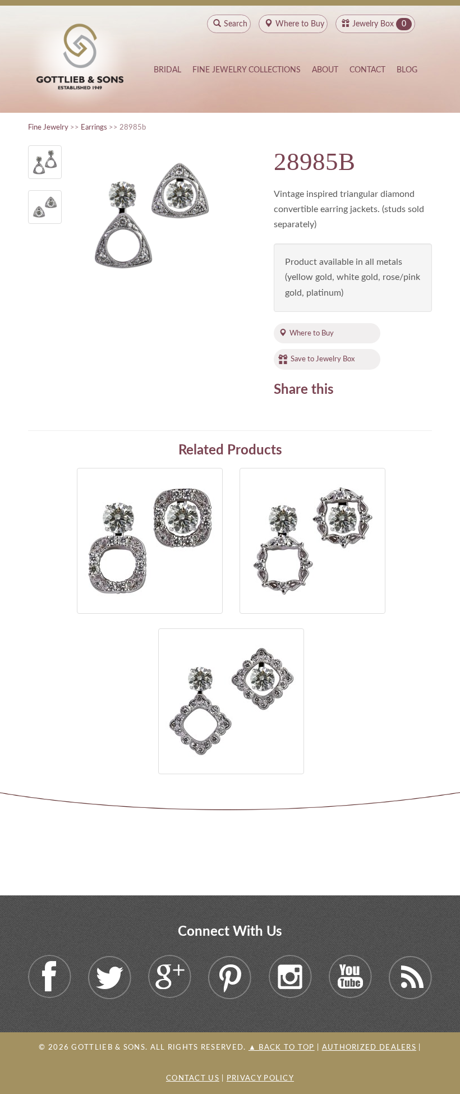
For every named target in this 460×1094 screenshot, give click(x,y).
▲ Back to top (282, 1047)
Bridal (167, 70)
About (325, 70)
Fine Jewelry (48, 127)
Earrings (94, 127)
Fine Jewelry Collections (246, 70)
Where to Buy (311, 333)
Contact (367, 70)
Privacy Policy (260, 1078)
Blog (407, 70)
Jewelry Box (373, 24)
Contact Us (192, 1078)
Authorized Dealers (369, 1047)
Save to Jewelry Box (323, 359)
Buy (299, 24)
